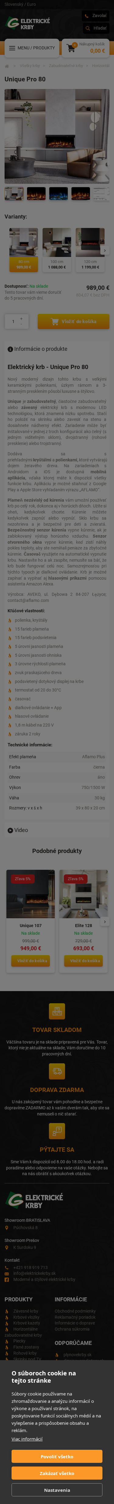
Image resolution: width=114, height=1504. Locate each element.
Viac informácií (27, 1439)
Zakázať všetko (57, 1473)
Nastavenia (57, 1490)
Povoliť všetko (57, 1456)
